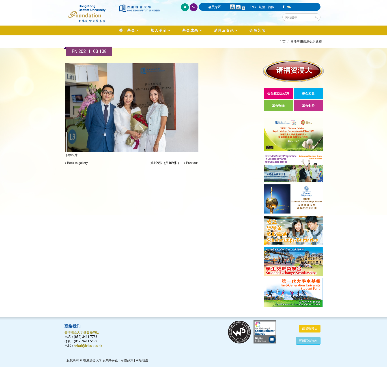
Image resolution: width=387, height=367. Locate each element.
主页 (282, 41)
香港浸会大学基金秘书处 (81, 332)
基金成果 (190, 30)
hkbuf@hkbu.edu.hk (88, 346)
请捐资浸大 (310, 328)
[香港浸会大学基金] (91, 11)
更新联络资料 (308, 341)
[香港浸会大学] (139, 8)
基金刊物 (278, 106)
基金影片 (308, 106)
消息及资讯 (224, 30)
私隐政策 (127, 360)
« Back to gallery (76, 163)
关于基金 (127, 30)
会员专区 (214, 7)
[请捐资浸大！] (293, 71)
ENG (253, 7)
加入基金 (159, 30)
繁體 (262, 7)
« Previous (191, 163)
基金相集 (308, 93)
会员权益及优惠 (278, 93)
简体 (271, 7)
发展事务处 (110, 360)
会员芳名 (257, 30)
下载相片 (71, 155)
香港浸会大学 (92, 360)
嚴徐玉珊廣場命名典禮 (306, 41)
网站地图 (141, 360)
